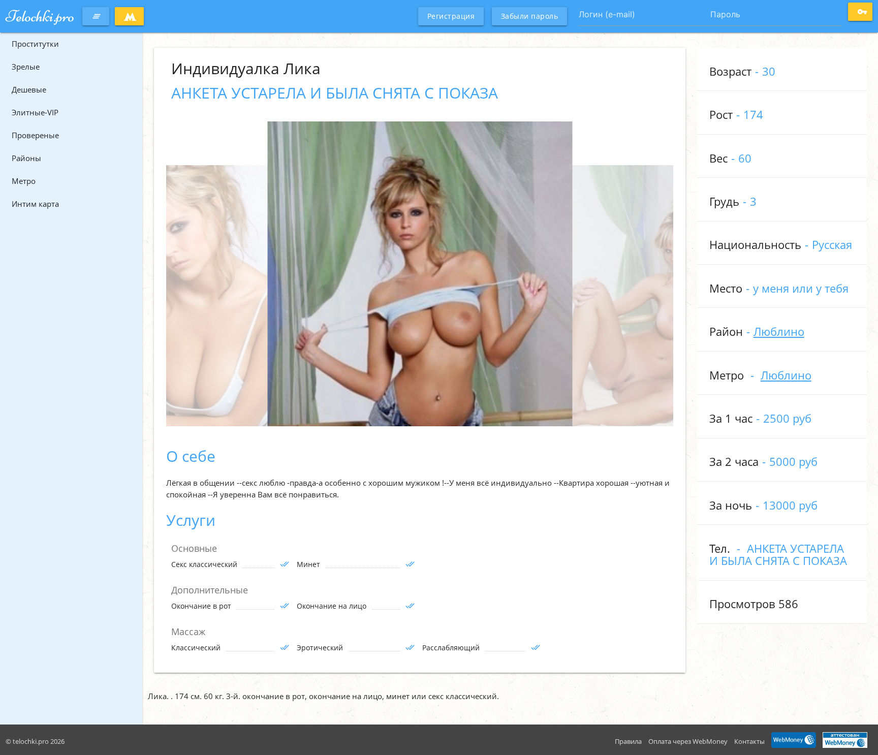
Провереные (35, 135)
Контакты (749, 741)
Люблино (779, 331)
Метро (24, 181)
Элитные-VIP (35, 112)
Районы (26, 158)
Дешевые (29, 89)
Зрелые (26, 66)
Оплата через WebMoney (688, 741)
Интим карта (35, 204)
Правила (628, 741)
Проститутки (35, 44)
